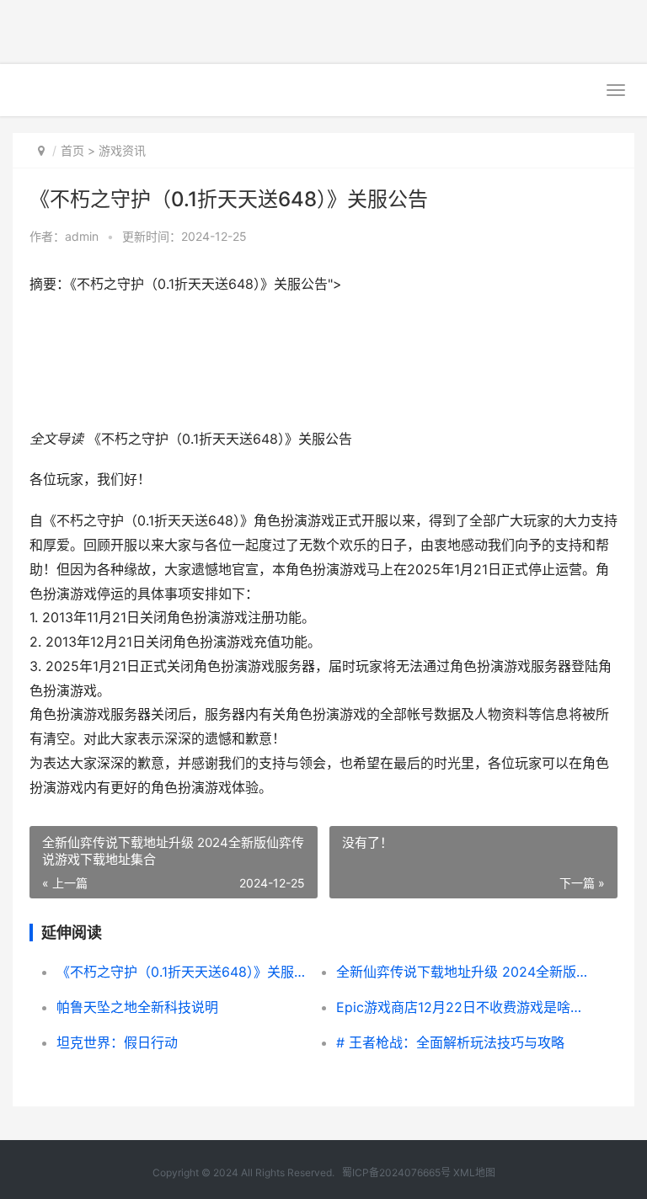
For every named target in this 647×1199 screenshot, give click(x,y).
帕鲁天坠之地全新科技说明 (137, 1007)
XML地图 (474, 1172)
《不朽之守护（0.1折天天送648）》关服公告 (182, 971)
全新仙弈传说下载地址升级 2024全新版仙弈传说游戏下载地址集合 (462, 971)
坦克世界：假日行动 (117, 1042)
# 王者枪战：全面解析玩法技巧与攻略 (450, 1042)
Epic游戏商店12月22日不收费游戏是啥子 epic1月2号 (462, 1007)
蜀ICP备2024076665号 (396, 1172)
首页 (72, 150)
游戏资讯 (122, 150)
